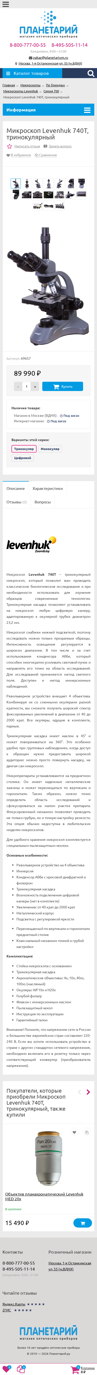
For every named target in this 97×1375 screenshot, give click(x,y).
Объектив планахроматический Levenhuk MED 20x (44, 1196)
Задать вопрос (58, 146)
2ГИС (6, 1310)
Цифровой (22, 458)
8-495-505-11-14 (69, 45)
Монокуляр (50, 449)
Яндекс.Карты (13, 1304)
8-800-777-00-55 (28, 45)
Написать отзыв (27, 146)
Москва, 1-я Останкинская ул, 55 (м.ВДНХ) (50, 63)
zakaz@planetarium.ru (50, 57)
